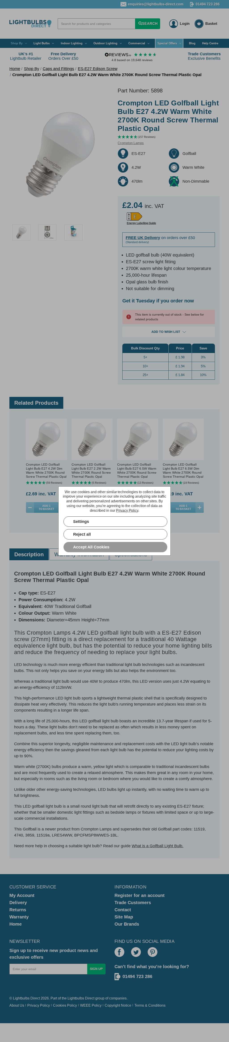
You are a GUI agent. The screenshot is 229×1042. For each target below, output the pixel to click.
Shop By (17, 43)
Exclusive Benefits (204, 56)
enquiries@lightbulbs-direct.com (155, 4)
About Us (16, 1005)
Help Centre (210, 43)
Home (15, 924)
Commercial (136, 43)
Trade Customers (132, 902)
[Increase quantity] (199, 507)
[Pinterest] (152, 952)
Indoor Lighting (72, 43)
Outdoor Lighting (105, 43)
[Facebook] (119, 952)
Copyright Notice (118, 1005)
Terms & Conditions (149, 1005)
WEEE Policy (91, 1005)
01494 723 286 (208, 4)
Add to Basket (46, 507)
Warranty (19, 916)
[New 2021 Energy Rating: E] (134, 216)
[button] (169, 137)
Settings (81, 521)
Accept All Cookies (91, 547)
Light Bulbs (42, 43)
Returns (17, 909)
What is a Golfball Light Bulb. (157, 846)
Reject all (82, 534)
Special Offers (167, 43)
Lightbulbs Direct (81, 998)
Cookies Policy (65, 1005)
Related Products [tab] (36, 403)
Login (185, 24)
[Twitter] (136, 952)
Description (29, 554)
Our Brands (126, 924)
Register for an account (139, 895)
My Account (21, 895)
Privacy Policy (38, 1005)
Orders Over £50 (63, 56)
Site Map (123, 916)
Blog (192, 43)
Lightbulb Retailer (25, 56)
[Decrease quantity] (30, 507)
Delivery (18, 902)
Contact (122, 909)
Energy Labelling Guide (141, 223)
